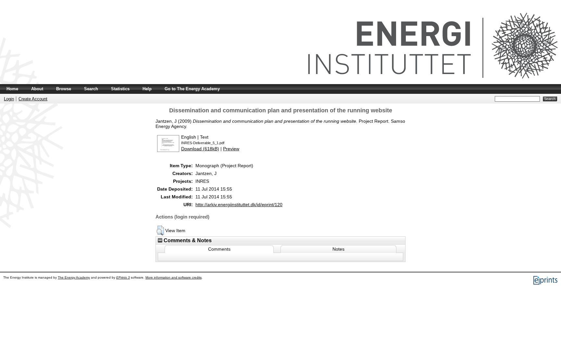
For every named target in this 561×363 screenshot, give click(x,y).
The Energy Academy (74, 277)
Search (91, 88)
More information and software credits (173, 277)
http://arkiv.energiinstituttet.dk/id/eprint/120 (238, 204)
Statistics (120, 88)
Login (9, 98)
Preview (231, 148)
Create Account (33, 98)
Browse (63, 88)
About (37, 88)
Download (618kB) (200, 148)
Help (147, 88)
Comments (219, 249)
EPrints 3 (123, 277)
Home (12, 88)
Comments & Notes (187, 240)
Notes (338, 249)
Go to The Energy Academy (192, 88)
